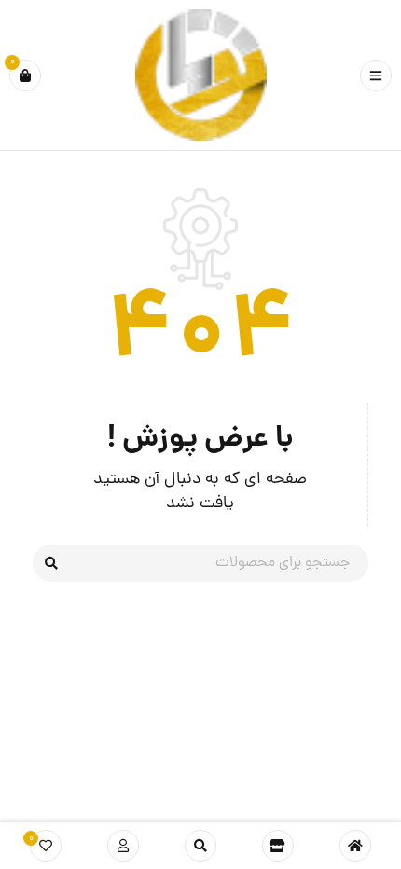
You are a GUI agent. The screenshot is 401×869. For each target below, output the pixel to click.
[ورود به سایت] (123, 846)
